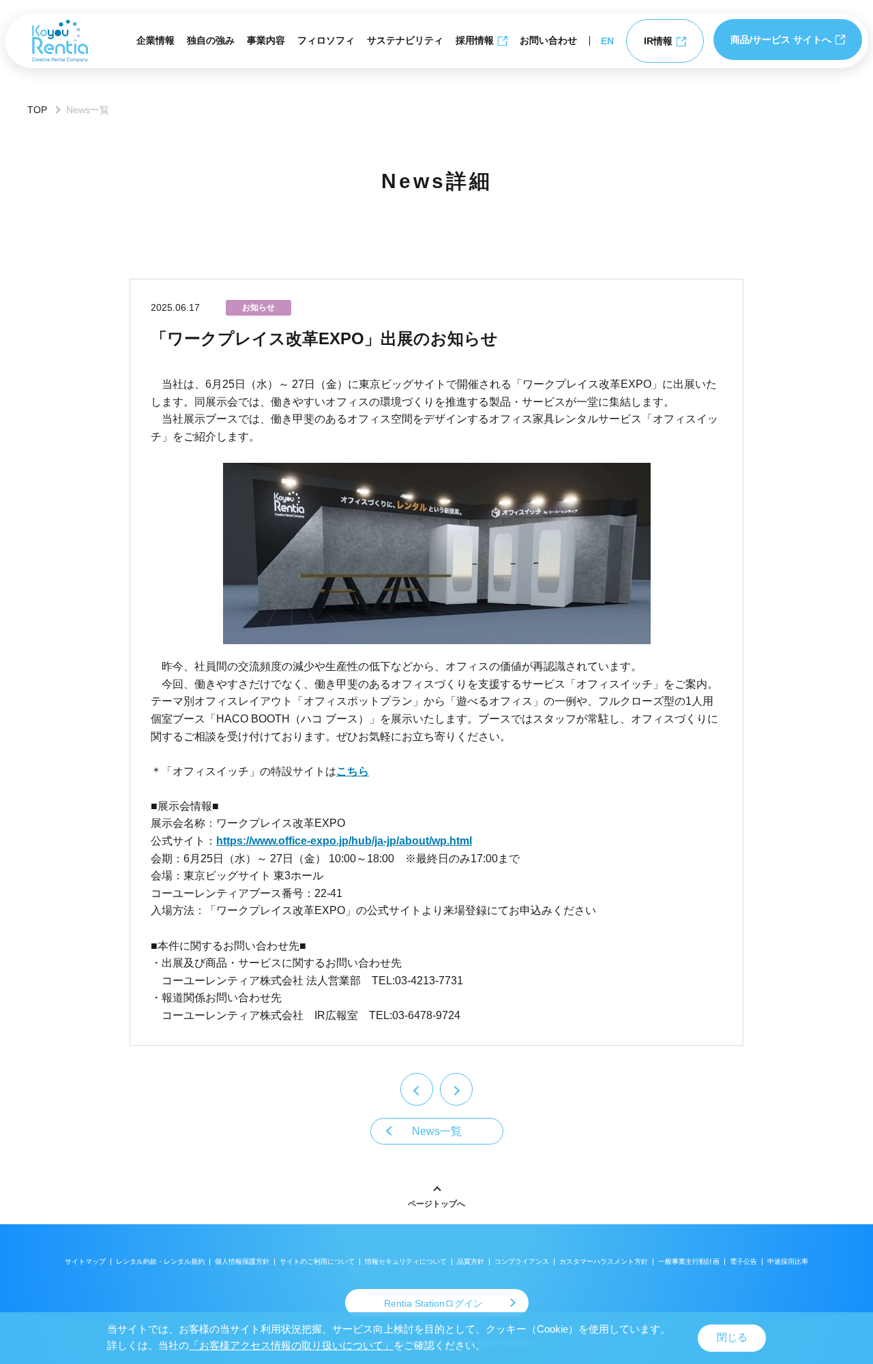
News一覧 (437, 1131)
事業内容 (266, 40)
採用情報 (475, 40)
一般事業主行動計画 (689, 1261)
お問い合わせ (548, 40)
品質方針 (470, 1261)
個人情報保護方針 (242, 1261)
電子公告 (743, 1261)
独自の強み (211, 40)
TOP (37, 109)
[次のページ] (456, 1089)
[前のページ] (416, 1089)
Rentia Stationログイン (433, 1303)
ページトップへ (436, 1204)
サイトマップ (85, 1261)
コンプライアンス (521, 1261)
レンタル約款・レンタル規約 (160, 1261)
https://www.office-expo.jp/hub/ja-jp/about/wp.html (344, 841)
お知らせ (258, 307)
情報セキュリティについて (406, 1261)
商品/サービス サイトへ (780, 39)
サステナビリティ (405, 40)
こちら (352, 771)
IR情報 (658, 40)
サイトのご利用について (317, 1261)
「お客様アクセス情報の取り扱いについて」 (291, 1345)
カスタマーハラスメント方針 (603, 1261)
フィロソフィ (326, 40)
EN (607, 40)
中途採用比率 (787, 1261)
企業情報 (155, 40)
